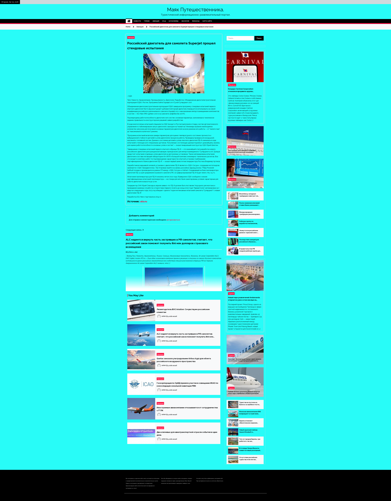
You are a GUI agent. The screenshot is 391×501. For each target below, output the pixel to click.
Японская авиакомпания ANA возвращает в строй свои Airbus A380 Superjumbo (250, 413)
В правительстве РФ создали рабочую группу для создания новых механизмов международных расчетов (250, 250)
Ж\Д (164, 21)
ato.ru (143, 201)
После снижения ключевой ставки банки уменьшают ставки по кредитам (249, 204)
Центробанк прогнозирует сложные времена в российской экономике (242, 151)
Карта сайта (207, 21)
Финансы (195, 21)
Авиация (156, 21)
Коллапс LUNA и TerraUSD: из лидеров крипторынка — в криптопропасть (242, 184)
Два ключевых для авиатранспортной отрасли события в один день (187, 433)
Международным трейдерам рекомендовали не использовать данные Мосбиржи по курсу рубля (250, 213)
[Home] (129, 21)
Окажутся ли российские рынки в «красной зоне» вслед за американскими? (249, 232)
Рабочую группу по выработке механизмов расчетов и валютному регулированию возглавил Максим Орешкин (249, 223)
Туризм (146, 21)
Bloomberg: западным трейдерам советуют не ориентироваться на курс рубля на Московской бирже (249, 195)
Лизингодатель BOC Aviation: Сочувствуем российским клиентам (183, 310)
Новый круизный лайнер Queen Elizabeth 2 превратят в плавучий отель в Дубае (250, 431)
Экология (185, 21)
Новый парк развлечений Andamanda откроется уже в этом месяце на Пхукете (244, 299)
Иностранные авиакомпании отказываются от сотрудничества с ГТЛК (187, 409)
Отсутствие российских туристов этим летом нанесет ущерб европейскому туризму (248, 459)
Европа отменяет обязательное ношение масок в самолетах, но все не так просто (249, 422)
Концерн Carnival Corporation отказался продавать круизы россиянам (240, 90)
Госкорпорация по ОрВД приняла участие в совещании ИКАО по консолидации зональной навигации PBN (187, 384)
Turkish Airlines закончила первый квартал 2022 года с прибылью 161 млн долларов (244, 392)
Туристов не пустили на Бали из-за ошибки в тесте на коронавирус (249, 404)
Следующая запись (134, 230)
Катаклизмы (173, 21)
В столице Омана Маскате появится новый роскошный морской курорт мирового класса (249, 449)
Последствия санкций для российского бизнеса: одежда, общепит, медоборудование (249, 241)
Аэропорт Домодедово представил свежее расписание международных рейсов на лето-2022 (244, 360)
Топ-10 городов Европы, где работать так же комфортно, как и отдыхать (249, 440)
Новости (137, 21)
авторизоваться (173, 220)
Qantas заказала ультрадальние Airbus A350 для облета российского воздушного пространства (184, 359)
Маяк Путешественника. (195, 9)
